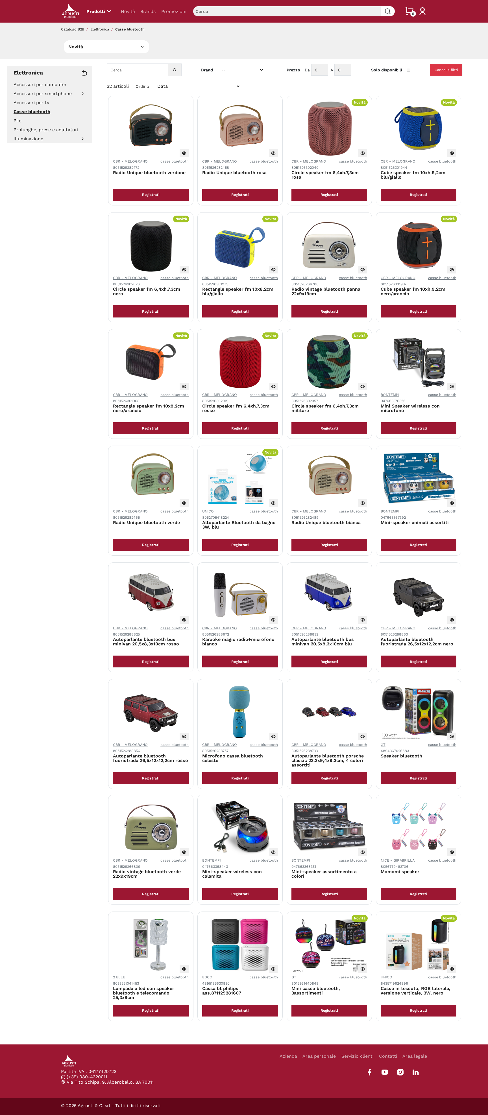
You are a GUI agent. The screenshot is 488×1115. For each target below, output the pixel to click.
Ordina (142, 86)
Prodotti (95, 11)
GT (383, 744)
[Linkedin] (415, 1072)
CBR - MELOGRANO (130, 161)
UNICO (208, 511)
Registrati (151, 194)
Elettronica (99, 29)
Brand (207, 70)
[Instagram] (400, 1072)
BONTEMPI (390, 395)
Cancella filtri (446, 70)
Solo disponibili (386, 70)
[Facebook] (369, 1072)
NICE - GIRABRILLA (398, 860)
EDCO (207, 977)
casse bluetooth (174, 161)
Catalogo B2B (72, 29)
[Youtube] (385, 1072)
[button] (83, 93)
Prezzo (293, 70)
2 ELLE (119, 977)
